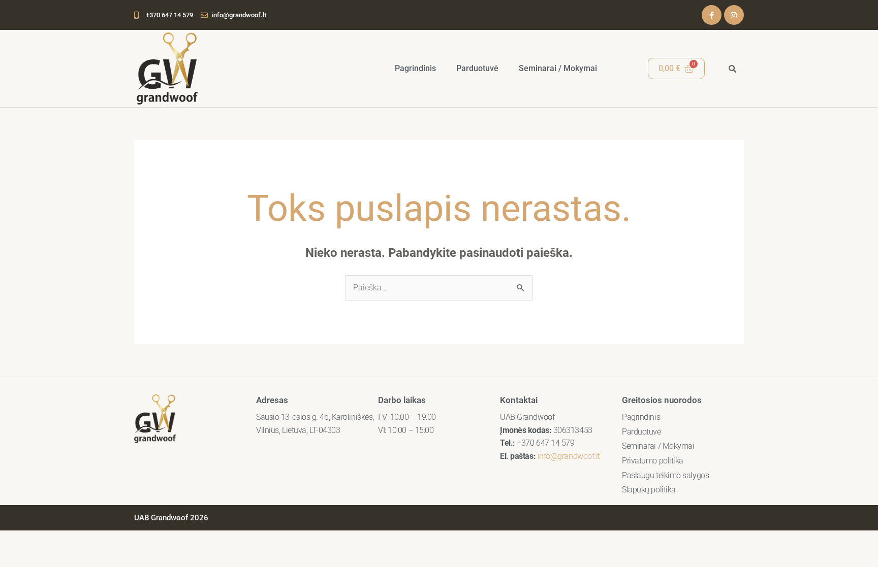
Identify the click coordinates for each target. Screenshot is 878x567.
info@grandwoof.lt (569, 456)
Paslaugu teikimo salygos (665, 475)
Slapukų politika (649, 489)
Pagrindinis (415, 68)
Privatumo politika (652, 460)
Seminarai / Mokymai (558, 68)
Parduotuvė (477, 68)
